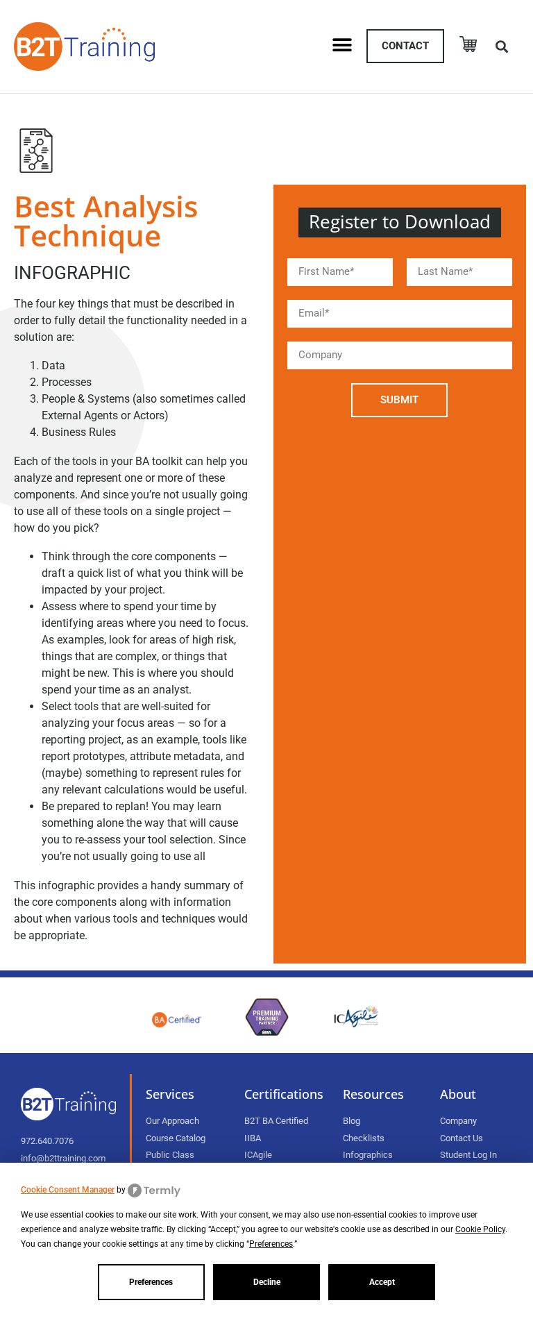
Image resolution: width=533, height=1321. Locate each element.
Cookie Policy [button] (480, 1229)
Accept (382, 1282)
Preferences (151, 1282)
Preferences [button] (271, 1244)
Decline (266, 1282)
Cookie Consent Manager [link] (68, 1190)
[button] (341, 44)
